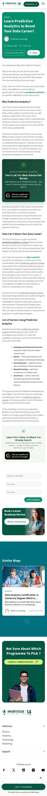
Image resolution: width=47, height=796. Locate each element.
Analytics (6, 735)
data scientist (33, 257)
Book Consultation (17, 521)
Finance (6, 731)
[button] (26, 621)
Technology (7, 739)
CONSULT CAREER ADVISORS (20, 662)
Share (35, 53)
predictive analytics (35, 92)
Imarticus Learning (19, 39)
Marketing (7, 743)
